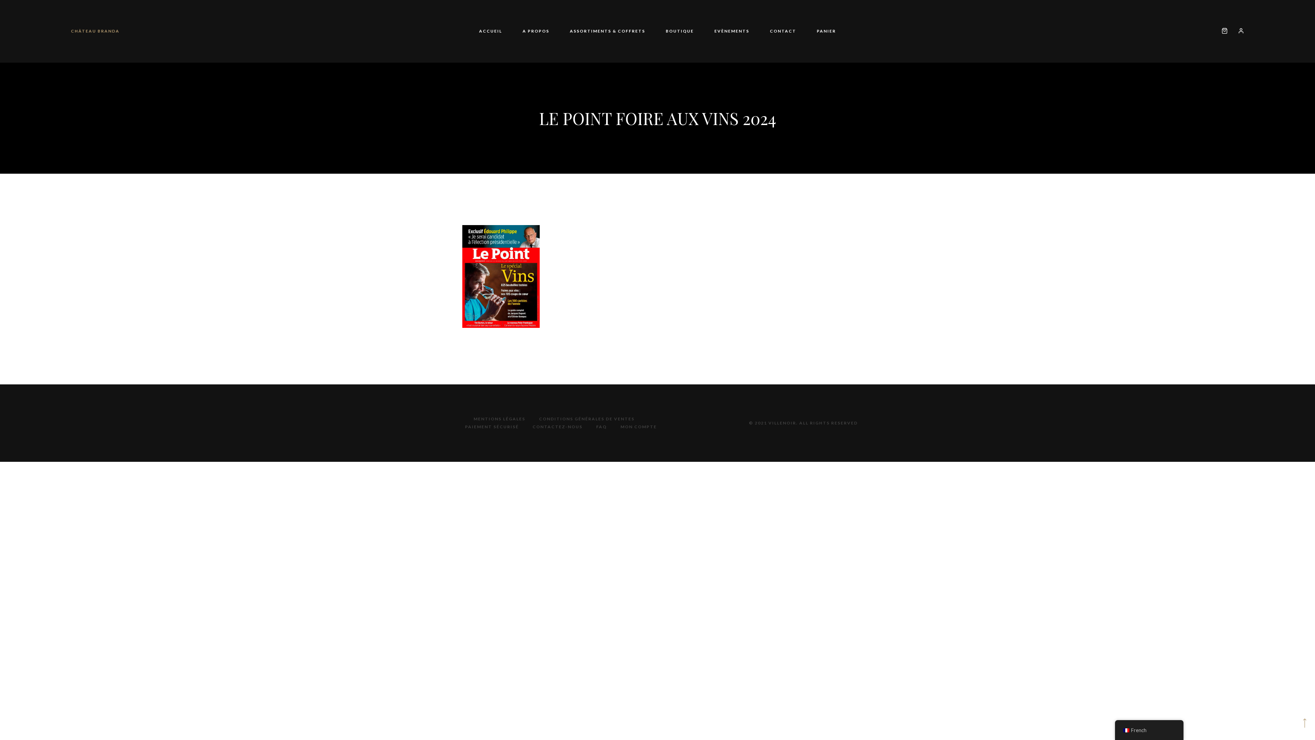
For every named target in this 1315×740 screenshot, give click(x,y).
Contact (762, 31)
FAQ (601, 426)
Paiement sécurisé (492, 426)
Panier (795, 31)
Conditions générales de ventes (587, 418)
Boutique (680, 31)
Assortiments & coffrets (617, 31)
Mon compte (639, 426)
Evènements (721, 31)
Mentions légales (499, 418)
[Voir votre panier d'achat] (1224, 31)
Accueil (521, 31)
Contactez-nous (558, 426)
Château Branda (95, 31)
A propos (556, 31)
